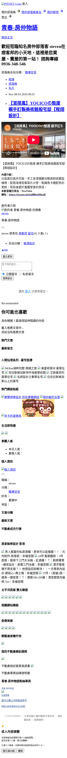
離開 (20, 751)
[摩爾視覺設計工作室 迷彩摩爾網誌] (20, 397)
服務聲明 (38, 719)
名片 (11, 88)
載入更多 (7, 256)
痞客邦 (23, 233)
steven (5, 213)
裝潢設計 (29, 243)
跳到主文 (7, 37)
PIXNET (17, 716)
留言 (31, 233)
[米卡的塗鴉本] (11, 415)
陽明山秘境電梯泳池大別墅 (13, 706)
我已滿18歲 (9, 751)
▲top (4, 249)
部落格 (13, 83)
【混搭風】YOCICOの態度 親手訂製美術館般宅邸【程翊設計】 (36, 109)
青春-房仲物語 (19, 27)
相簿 (11, 79)
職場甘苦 (30, 72)
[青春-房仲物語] (2, 691)
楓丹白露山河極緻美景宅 (14, 700)
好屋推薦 (5, 695)
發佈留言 (7, 278)
